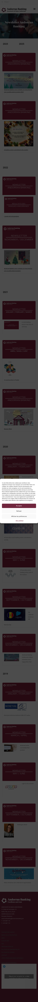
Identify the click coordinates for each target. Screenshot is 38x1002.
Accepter (19, 506)
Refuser (19, 511)
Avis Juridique (19, 520)
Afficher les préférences (19, 516)
